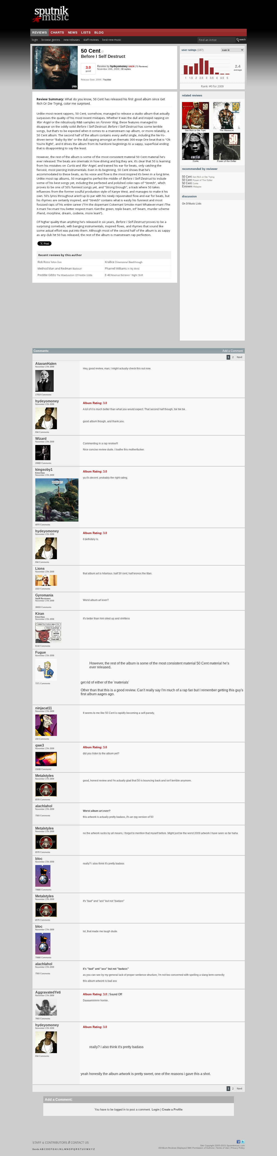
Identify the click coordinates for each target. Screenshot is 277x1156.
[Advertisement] (212, 276)
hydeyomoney (119, 66)
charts (57, 32)
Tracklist (107, 79)
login (35, 40)
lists (85, 32)
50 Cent (90, 51)
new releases (72, 40)
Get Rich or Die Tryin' (195, 130)
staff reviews (91, 40)
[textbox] (216, 40)
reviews (39, 32)
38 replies (126, 69)
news (72, 32)
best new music (111, 40)
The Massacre (227, 130)
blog (99, 32)
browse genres (51, 40)
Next (239, 357)
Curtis (195, 161)
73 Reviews (141, 66)
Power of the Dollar (226, 161)
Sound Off (115, 994)
